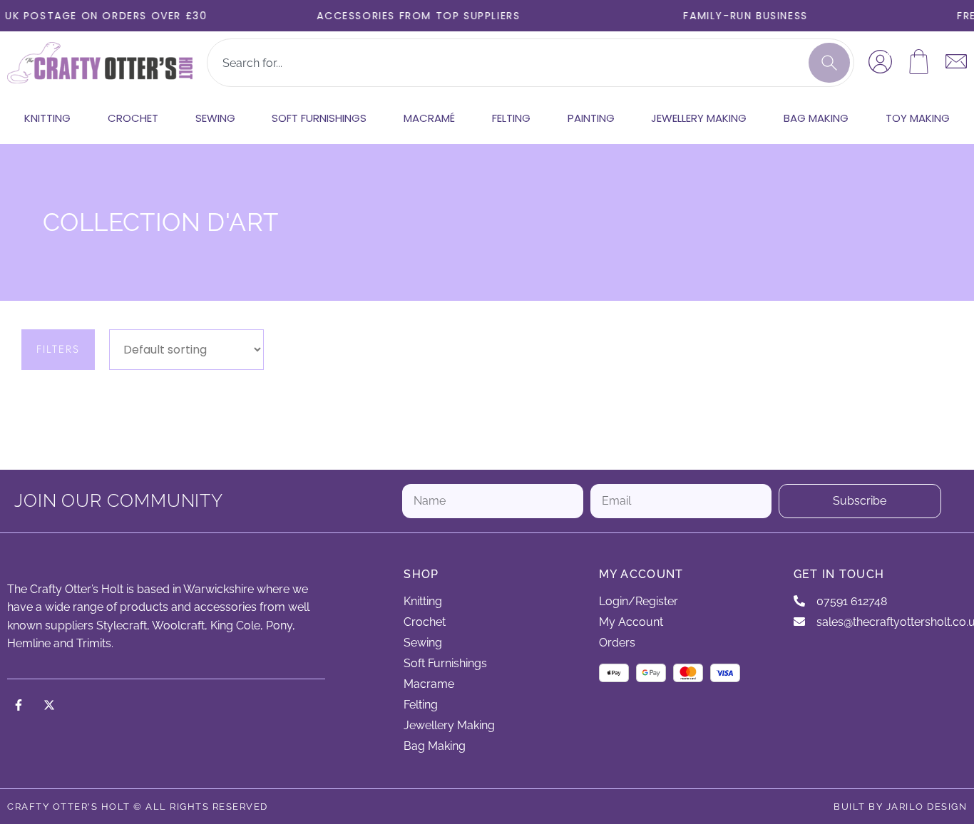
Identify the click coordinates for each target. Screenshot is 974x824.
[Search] (829, 63)
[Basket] (918, 61)
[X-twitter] (49, 705)
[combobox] (507, 63)
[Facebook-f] (18, 705)
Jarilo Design (927, 806)
